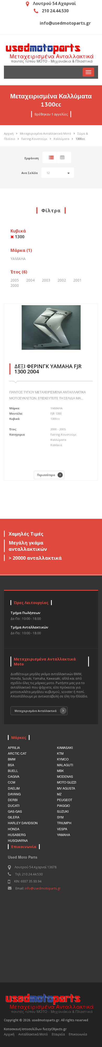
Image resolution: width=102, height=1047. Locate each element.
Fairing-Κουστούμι (34, 139)
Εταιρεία (58, 1034)
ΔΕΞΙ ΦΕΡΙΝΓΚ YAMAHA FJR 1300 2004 (48, 369)
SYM (60, 817)
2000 (14, 285)
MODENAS (65, 776)
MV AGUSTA (66, 788)
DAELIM (14, 788)
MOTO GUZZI (66, 782)
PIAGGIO (63, 805)
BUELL (13, 770)
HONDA (13, 829)
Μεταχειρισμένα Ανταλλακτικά (35, 711)
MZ (59, 794)
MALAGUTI (65, 765)
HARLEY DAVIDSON (23, 823)
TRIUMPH (64, 823)
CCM (11, 782)
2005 (14, 280)
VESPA (62, 829)
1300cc (80, 139)
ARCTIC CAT (17, 753)
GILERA (13, 817)
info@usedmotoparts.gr (43, 888)
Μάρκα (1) (21, 250)
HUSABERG (17, 834)
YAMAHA (18, 258)
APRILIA (14, 747)
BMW (11, 759)
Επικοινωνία (78, 1034)
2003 (46, 280)
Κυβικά (18, 234)
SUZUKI (63, 811)
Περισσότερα (46, 475)
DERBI (13, 799)
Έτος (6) (18, 272)
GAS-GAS (15, 811)
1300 (19, 237)
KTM (60, 753)
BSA (11, 765)
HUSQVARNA (18, 840)
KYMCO (63, 759)
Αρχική (9, 133)
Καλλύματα (61, 139)
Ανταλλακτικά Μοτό (33, 1034)
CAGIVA (13, 776)
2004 (30, 280)
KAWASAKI (65, 747)
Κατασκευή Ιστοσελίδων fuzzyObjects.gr (35, 1029)
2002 (62, 280)
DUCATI (13, 805)
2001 (77, 280)
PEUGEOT (64, 799)
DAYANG (14, 794)
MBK (60, 770)
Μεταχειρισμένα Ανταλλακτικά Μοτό (45, 133)
